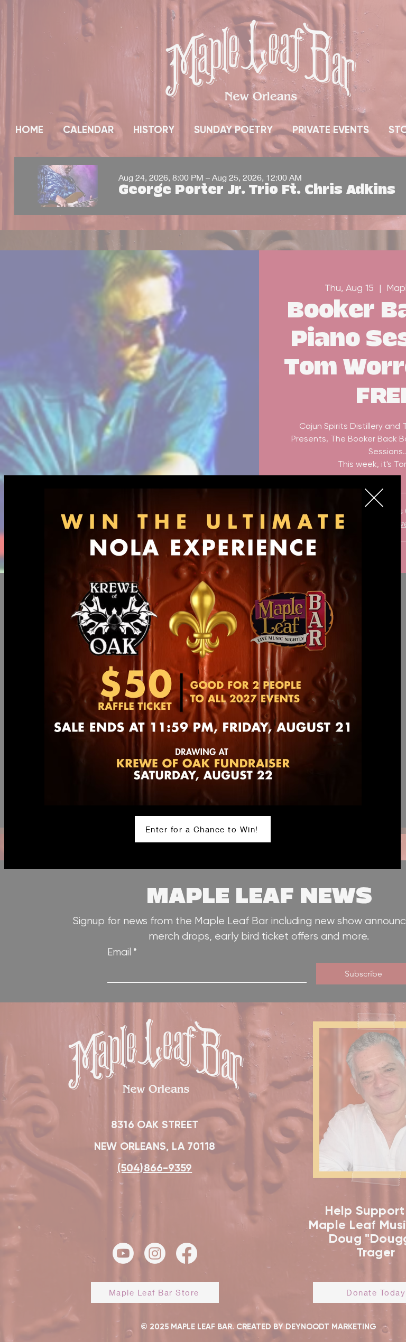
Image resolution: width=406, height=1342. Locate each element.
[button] (374, 498)
